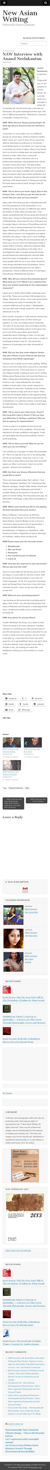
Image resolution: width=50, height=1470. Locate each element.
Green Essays (15, 1424)
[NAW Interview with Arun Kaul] (33, 742)
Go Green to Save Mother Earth (21, 1445)
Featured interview (16, 788)
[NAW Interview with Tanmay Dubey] (12, 742)
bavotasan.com (36, 1467)
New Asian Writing (20, 16)
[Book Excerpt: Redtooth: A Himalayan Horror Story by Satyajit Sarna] (25, 1031)
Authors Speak (8, 51)
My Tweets (7, 1093)
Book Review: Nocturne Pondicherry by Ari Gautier (23, 1376)
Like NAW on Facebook (18, 1250)
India (27, 788)
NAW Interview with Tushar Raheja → (38, 800)
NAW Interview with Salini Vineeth (31, 959)
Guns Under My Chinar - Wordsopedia (24, 1408)
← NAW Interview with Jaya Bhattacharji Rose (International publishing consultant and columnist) (13, 803)
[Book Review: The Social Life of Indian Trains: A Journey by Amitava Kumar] (25, 1333)
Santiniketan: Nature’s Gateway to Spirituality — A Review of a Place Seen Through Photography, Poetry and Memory (24, 1019)
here (26, 118)
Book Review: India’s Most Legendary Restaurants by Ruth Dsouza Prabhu (24, 1389)
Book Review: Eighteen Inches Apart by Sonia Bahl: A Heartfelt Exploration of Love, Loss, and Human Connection (26, 1364)
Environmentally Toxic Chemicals (22, 1429)
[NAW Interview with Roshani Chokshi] (12, 765)
